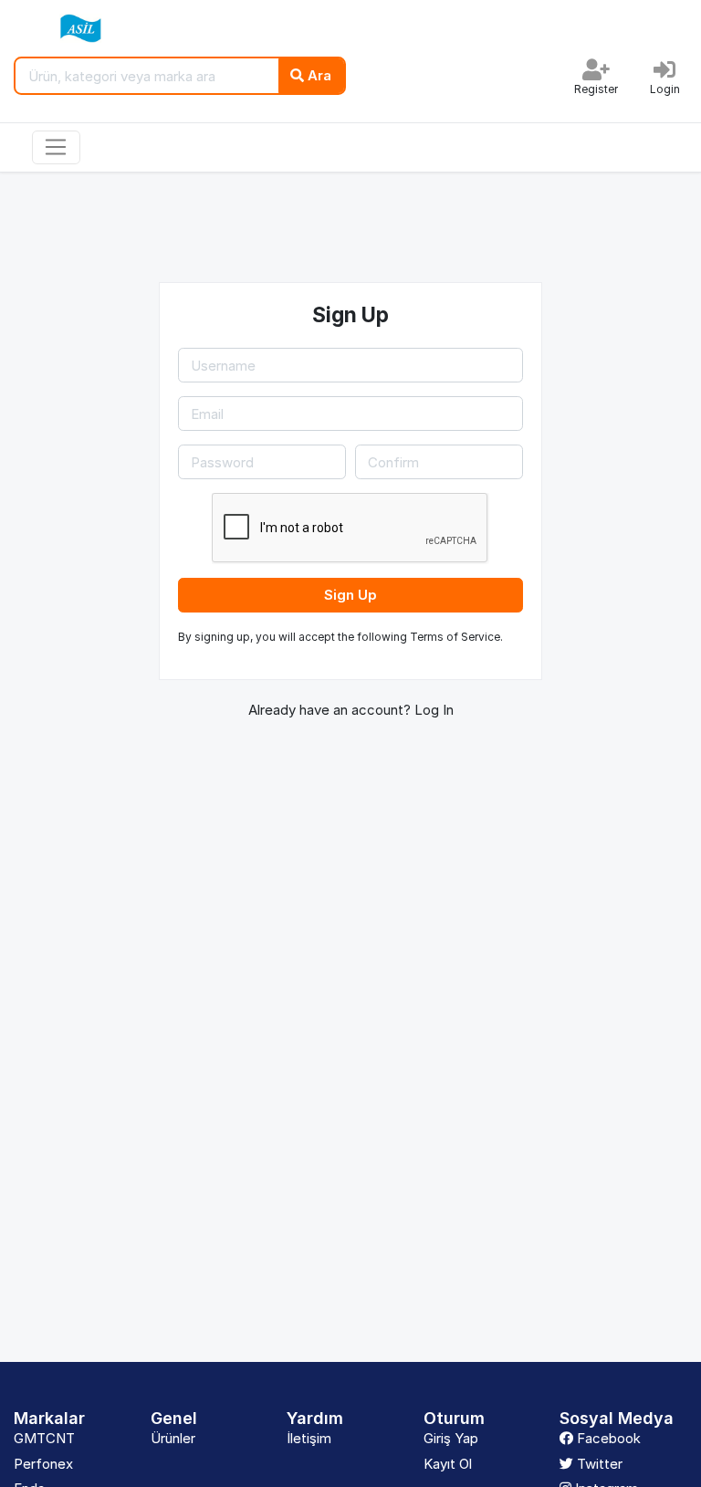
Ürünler (173, 1438)
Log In (434, 709)
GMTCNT (44, 1438)
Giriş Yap (451, 1438)
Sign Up (350, 594)
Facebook (607, 1438)
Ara (317, 75)
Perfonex (43, 1463)
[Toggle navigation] (56, 148)
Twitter (598, 1463)
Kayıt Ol (448, 1463)
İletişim (309, 1438)
